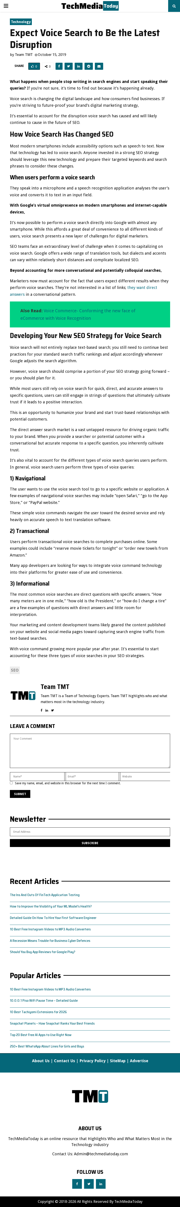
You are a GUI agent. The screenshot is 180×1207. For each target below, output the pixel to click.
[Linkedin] (101, 1184)
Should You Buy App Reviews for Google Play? (42, 952)
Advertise (139, 1060)
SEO (15, 670)
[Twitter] (89, 1184)
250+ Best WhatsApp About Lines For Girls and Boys (47, 1046)
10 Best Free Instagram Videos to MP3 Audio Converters (50, 929)
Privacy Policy (92, 1060)
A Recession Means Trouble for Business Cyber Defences (50, 940)
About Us (41, 1060)
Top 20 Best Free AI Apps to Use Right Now (41, 1035)
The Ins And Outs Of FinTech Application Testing (45, 895)
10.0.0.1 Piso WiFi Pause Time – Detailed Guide (44, 1000)
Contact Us (64, 1060)
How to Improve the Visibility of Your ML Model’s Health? (51, 906)
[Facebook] (77, 1184)
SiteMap (118, 1060)
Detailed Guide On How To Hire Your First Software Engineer (53, 917)
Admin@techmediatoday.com (101, 1154)
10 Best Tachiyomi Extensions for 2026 (38, 1012)
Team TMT (24, 54)
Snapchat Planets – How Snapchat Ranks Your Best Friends (52, 1023)
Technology (21, 22)
